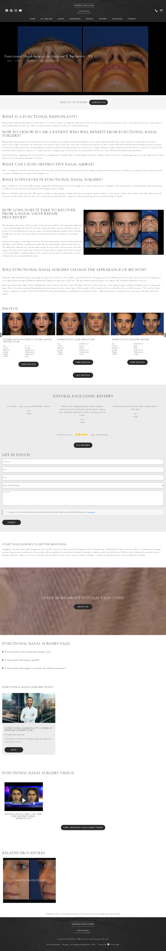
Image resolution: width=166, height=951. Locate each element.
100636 (136, 354)
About (61, 19)
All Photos (83, 375)
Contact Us (98, 102)
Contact (132, 19)
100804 (81, 354)
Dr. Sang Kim (46, 19)
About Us (83, 607)
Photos (89, 19)
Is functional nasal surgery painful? (22, 660)
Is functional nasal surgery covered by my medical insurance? (35, 668)
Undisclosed (83, 344)
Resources (117, 19)
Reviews (103, 19)
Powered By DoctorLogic (108, 944)
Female (82, 346)
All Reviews (83, 445)
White (81, 348)
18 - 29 (27, 346)
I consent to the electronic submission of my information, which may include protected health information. (47, 512)
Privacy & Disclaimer (53, 944)
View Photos (83, 362)
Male (135, 346)
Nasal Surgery (31, 61)
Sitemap (65, 944)
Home (32, 19)
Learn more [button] (91, 512)
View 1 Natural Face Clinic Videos (83, 827)
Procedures (75, 19)
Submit (12, 522)
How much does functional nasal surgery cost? (28, 651)
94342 (27, 356)
